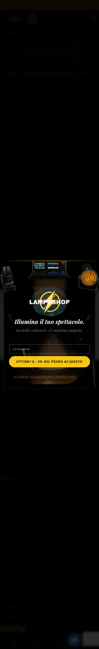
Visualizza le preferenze (49, 349)
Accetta (49, 324)
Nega (49, 336)
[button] (92, 295)
